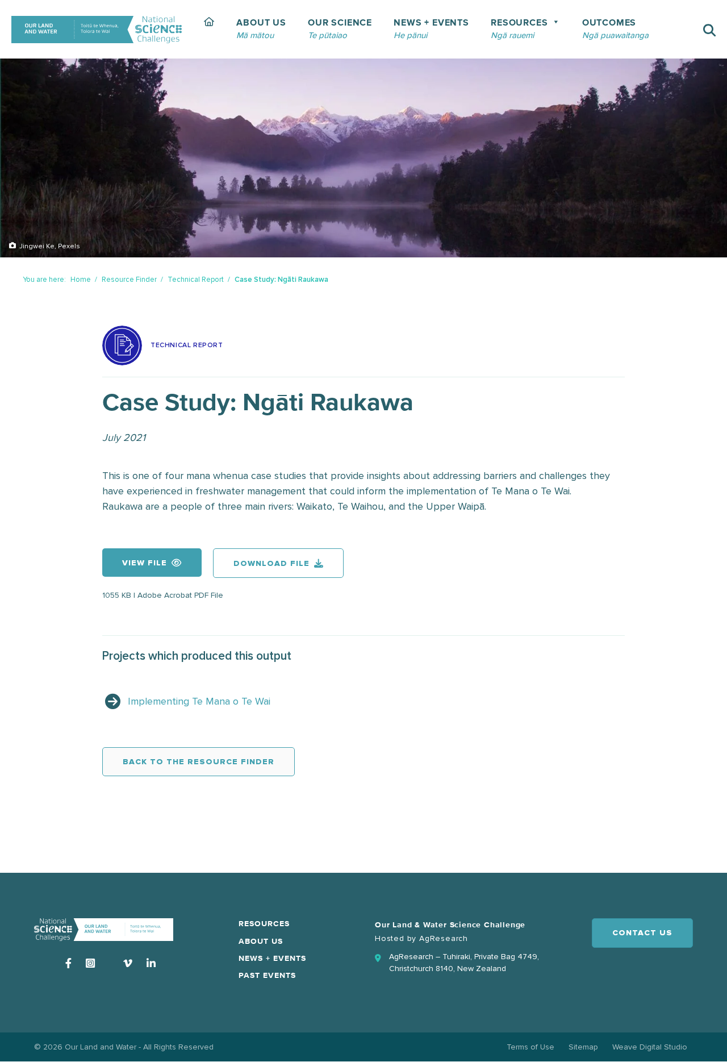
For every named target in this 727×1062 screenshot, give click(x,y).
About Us (261, 942)
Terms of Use (530, 1047)
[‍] (209, 29)
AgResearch (443, 938)
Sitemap (583, 1047)
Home (80, 279)
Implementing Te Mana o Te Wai (199, 701)
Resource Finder (129, 279)
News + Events (272, 959)
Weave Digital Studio (649, 1047)
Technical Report (196, 279)
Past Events (267, 976)
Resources (264, 924)
